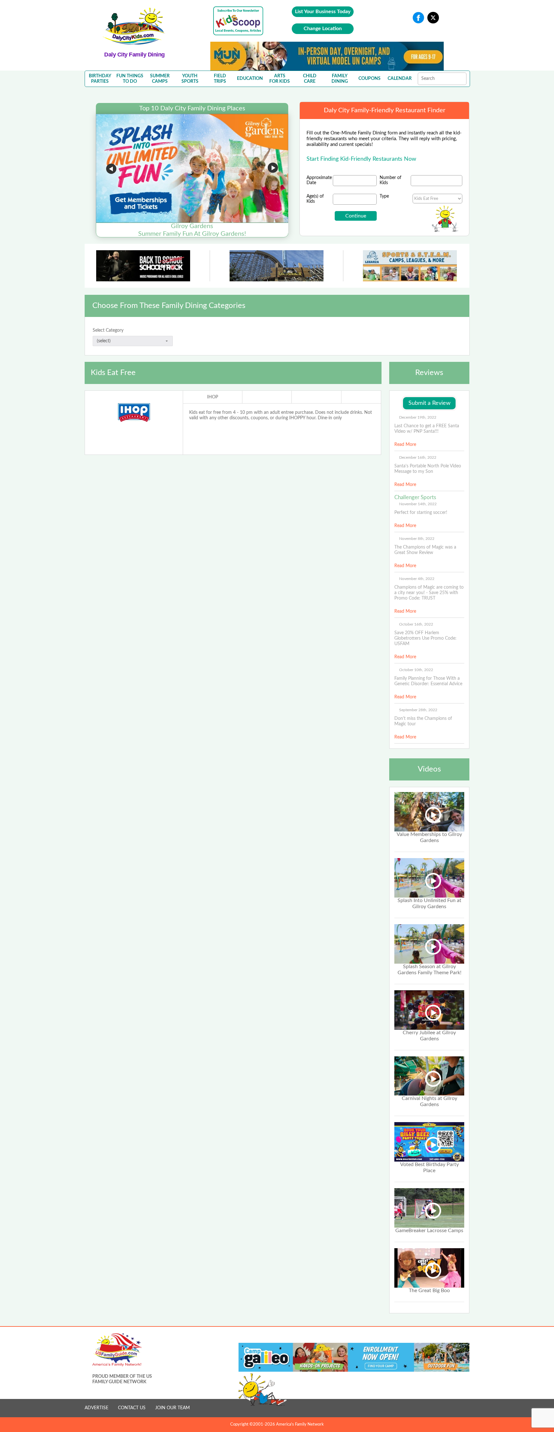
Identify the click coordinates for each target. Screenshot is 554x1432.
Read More (405, 444)
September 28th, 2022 (418, 710)
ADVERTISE (96, 1408)
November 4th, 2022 (416, 579)
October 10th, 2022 (416, 670)
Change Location (323, 28)
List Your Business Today (322, 11)
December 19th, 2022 (417, 417)
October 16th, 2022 (416, 624)
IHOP (212, 397)
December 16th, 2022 (417, 457)
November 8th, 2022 (416, 539)
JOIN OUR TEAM (172, 1408)
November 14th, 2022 (418, 504)
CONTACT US (132, 1408)
